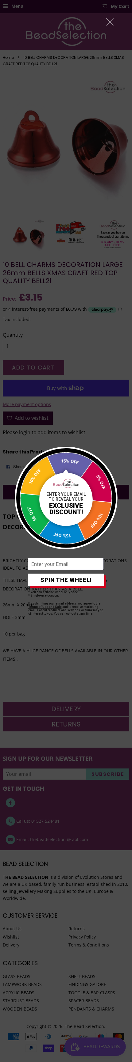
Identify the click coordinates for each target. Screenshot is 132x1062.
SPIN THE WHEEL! (66, 580)
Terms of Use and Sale (45, 607)
